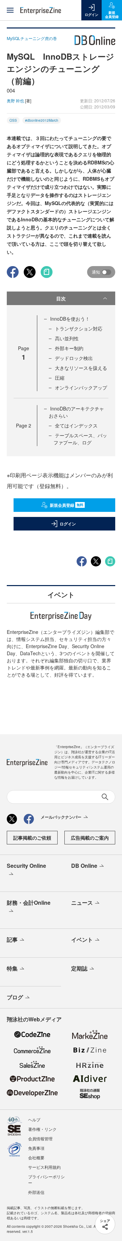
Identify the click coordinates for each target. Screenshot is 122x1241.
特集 (12, 968)
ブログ (15, 997)
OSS (13, 120)
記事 (12, 939)
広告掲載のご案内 (90, 837)
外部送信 (36, 1192)
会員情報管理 (40, 1138)
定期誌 (79, 968)
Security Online (26, 865)
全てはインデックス (76, 425)
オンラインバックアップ (81, 387)
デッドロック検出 (74, 358)
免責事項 (36, 1148)
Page (23, 425)
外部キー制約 (69, 348)
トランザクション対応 (78, 328)
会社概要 (36, 1157)
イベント (82, 939)
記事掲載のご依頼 (32, 837)
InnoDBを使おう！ (70, 318)
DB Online (84, 865)
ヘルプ (34, 1119)
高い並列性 (67, 338)
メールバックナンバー (61, 817)
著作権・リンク (42, 1129)
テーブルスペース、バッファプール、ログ (80, 439)
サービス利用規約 (44, 1167)
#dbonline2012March (41, 120)
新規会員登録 (66, 505)
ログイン (68, 524)
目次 (61, 298)
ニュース (82, 902)
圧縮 (59, 377)
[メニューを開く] (10, 10)
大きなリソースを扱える (81, 367)
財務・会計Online (28, 902)
